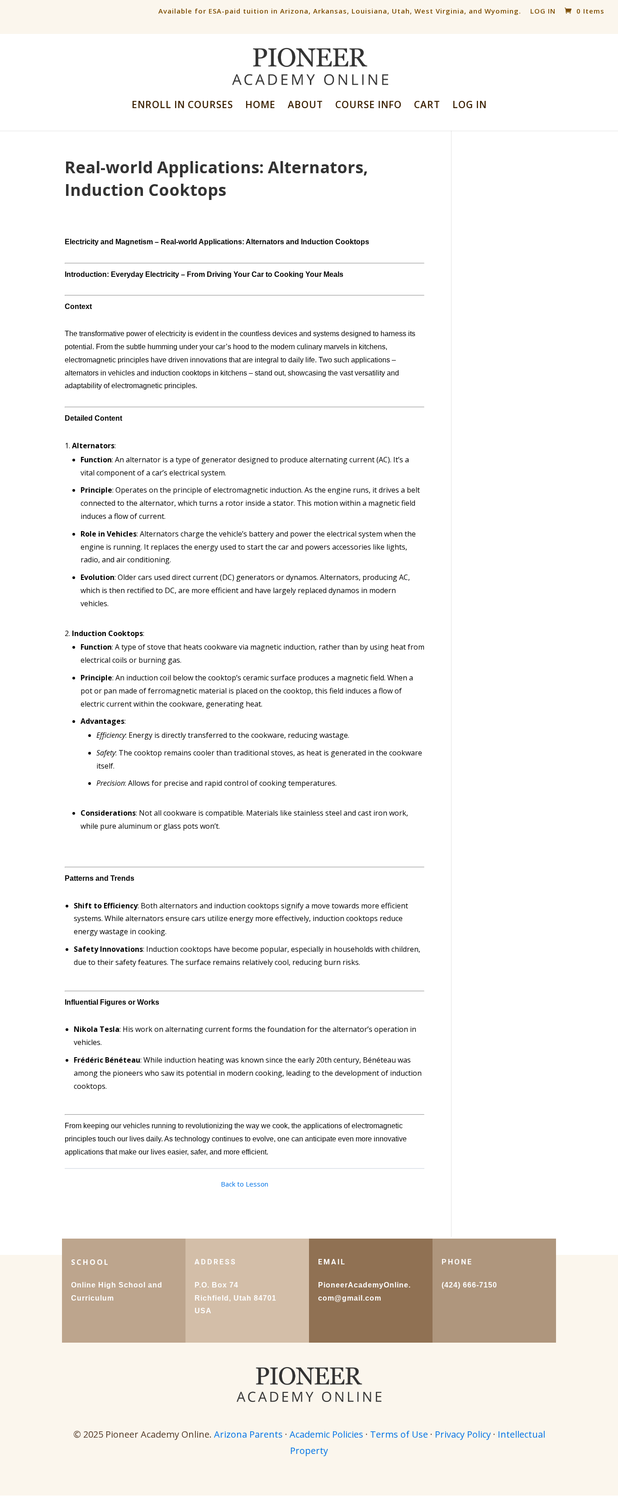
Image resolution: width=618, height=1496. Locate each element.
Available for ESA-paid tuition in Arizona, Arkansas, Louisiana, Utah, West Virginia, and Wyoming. (339, 10)
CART (427, 106)
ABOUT (305, 106)
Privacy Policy (463, 1434)
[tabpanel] (244, 697)
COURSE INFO (368, 106)
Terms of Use (399, 1434)
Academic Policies (326, 1434)
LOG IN (543, 10)
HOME (260, 106)
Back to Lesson (244, 1183)
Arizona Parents (248, 1434)
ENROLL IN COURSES (182, 106)
